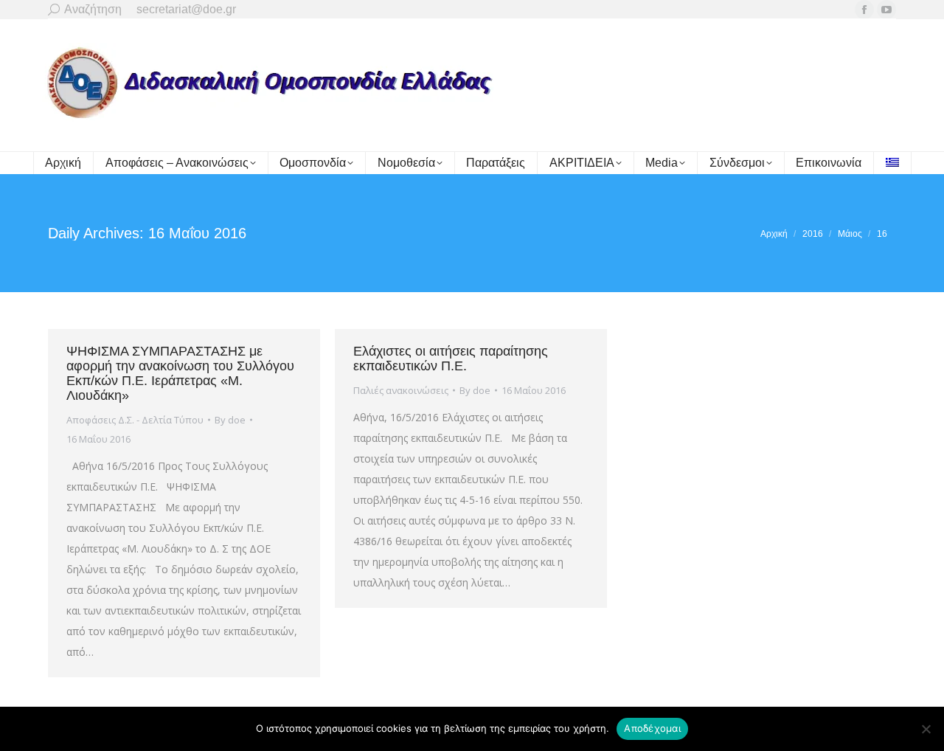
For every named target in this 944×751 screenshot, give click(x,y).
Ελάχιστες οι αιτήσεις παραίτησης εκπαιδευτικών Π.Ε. (450, 358)
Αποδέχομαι (652, 728)
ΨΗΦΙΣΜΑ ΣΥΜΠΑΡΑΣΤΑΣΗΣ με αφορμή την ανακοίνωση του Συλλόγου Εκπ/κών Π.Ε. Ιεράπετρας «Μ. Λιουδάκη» (180, 373)
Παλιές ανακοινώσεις (400, 390)
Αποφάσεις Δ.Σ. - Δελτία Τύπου (135, 419)
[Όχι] (925, 728)
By (230, 419)
